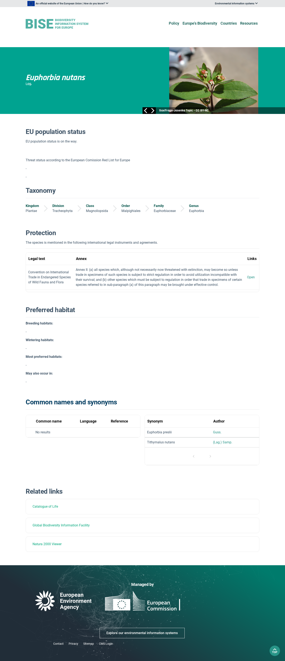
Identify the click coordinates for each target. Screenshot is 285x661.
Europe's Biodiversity (200, 23)
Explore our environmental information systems (142, 633)
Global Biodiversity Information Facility (61, 525)
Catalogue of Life (45, 506)
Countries (229, 23)
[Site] (63, 23)
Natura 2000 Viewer (47, 544)
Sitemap (88, 643)
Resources (249, 23)
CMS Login (106, 643)
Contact (58, 643)
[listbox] (68, 3)
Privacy (73, 643)
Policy (174, 23)
